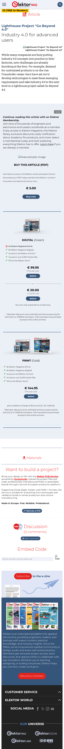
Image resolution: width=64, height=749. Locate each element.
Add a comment (31, 538)
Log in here (47, 144)
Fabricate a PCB (32, 511)
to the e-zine (33, 576)
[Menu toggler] (4, 4)
